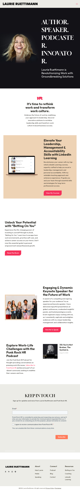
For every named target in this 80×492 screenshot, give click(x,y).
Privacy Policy (50, 488)
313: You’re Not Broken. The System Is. (66, 347)
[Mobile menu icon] (77, 4)
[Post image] (50, 351)
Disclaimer (58, 488)
